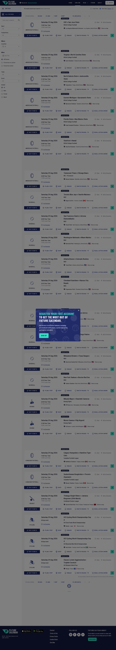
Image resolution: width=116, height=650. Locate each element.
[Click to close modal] (79, 310)
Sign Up (44, 335)
